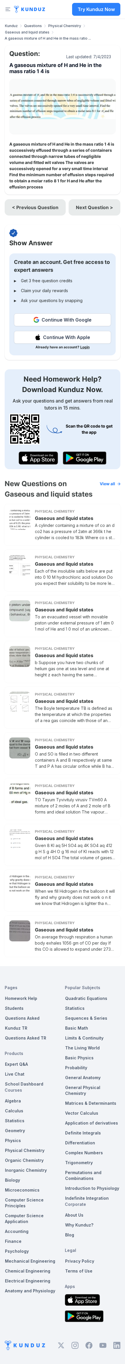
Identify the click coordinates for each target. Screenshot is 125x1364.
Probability (76, 1067)
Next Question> (94, 207)
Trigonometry (79, 1162)
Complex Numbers (84, 1152)
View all (107, 483)
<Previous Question (35, 207)
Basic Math (76, 1028)
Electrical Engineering (27, 1280)
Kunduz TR (16, 1028)
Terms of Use (78, 1270)
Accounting (16, 1231)
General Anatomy (83, 1077)
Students (14, 1008)
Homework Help (21, 998)
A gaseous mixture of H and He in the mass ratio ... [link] (48, 38)
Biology (12, 1180)
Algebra (13, 1100)
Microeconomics (22, 1189)
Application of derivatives (91, 1123)
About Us (74, 1215)
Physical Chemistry (64, 26)
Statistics (14, 1120)
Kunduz (11, 26)
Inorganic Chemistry (26, 1170)
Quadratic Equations (86, 998)
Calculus (14, 1110)
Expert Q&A (16, 1064)
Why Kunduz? (79, 1224)
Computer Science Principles (24, 1202)
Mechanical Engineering (30, 1261)
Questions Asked (22, 1018)
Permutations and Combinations (83, 1175)
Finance (13, 1241)
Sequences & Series (86, 1018)
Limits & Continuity (84, 1037)
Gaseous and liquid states (27, 32)
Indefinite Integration (87, 1198)
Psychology (17, 1251)
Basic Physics (79, 1057)
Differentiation (80, 1142)
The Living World (82, 1047)
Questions (33, 26)
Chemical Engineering (27, 1270)
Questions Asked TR (25, 1037)
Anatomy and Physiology (30, 1290)
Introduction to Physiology (92, 1188)
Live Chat (14, 1074)
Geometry (15, 1130)
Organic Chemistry (24, 1160)
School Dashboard (24, 1083)
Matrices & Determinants (90, 1103)
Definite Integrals (83, 1132)
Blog (69, 1234)
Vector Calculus (81, 1113)
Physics (13, 1140)
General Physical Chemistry (82, 1090)
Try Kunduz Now (96, 9)
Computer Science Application (24, 1218)
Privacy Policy (79, 1261)
